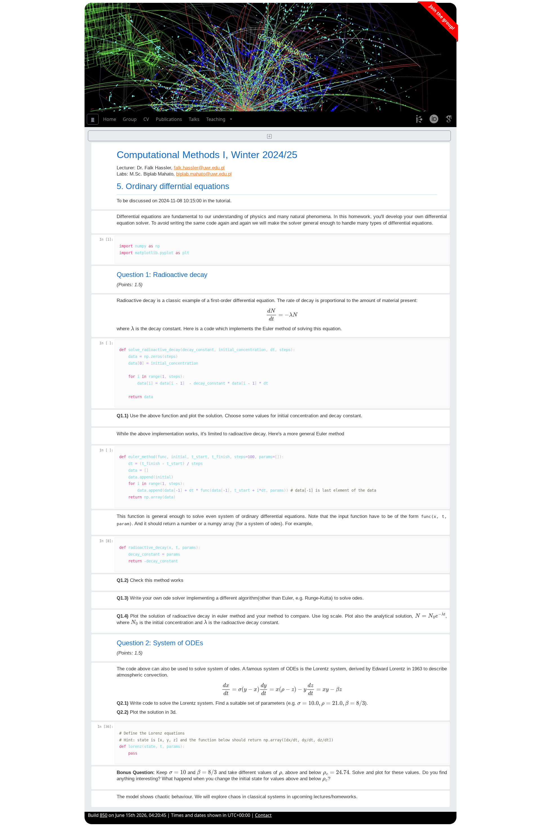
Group (130, 119)
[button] (231, 119)
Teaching (215, 119)
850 (103, 815)
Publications (169, 119)
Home (109, 119)
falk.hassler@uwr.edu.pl (199, 167)
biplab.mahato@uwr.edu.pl (204, 174)
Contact (263, 815)
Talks (194, 119)
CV (146, 119)
